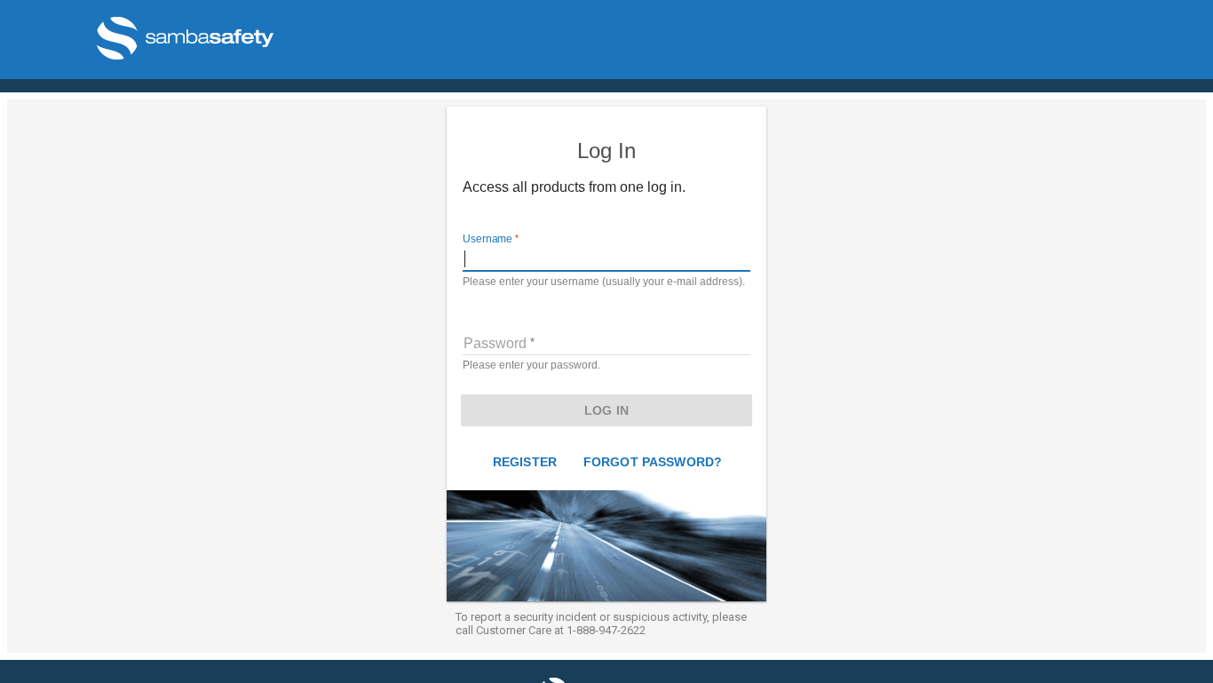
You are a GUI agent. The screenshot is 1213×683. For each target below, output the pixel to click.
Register (525, 462)
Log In (606, 410)
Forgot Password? (652, 462)
